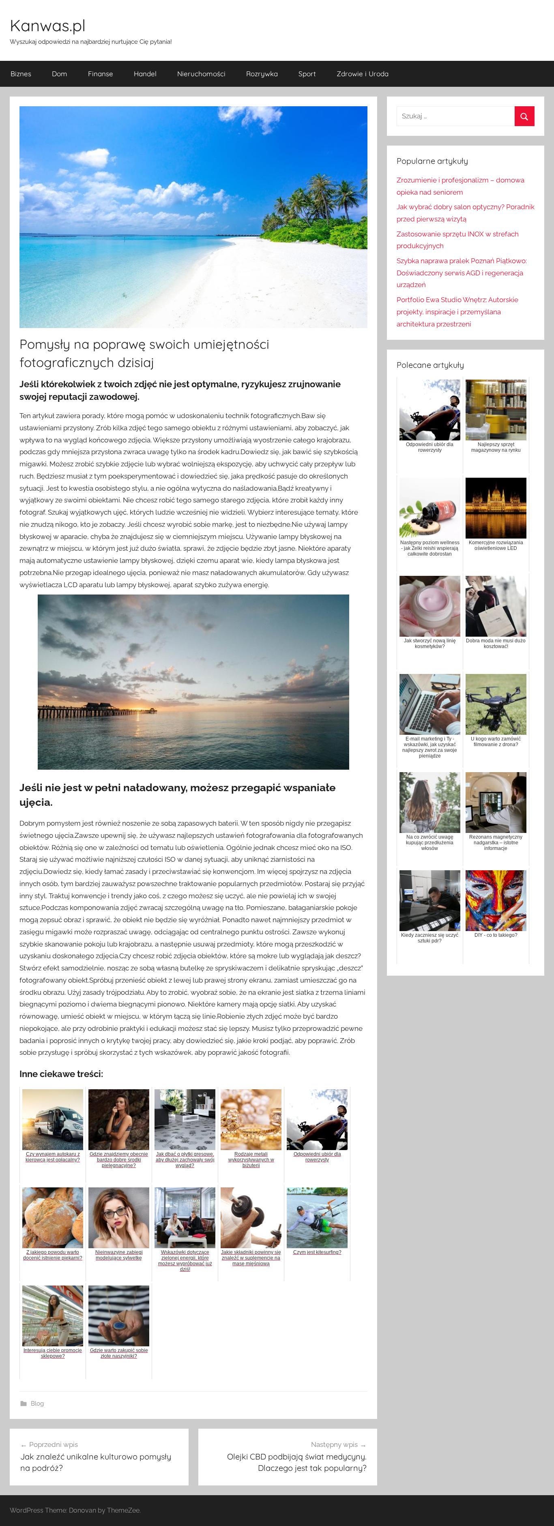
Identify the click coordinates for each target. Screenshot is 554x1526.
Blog (37, 1403)
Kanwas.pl (48, 25)
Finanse (100, 73)
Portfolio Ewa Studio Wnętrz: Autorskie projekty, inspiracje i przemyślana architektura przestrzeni (457, 312)
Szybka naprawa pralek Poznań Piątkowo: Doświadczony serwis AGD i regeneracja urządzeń (462, 273)
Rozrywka (262, 73)
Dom (59, 73)
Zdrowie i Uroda (363, 73)
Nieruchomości (201, 73)
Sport (307, 73)
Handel (145, 73)
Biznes (21, 73)
